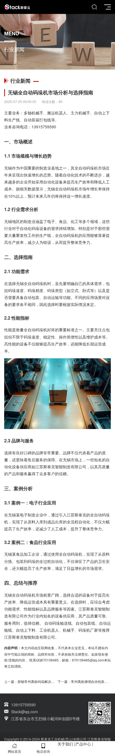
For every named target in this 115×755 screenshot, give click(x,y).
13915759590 (44, 126)
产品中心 (83, 744)
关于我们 (65, 744)
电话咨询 (43, 751)
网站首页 (14, 751)
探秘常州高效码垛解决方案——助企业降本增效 (53, 681)
